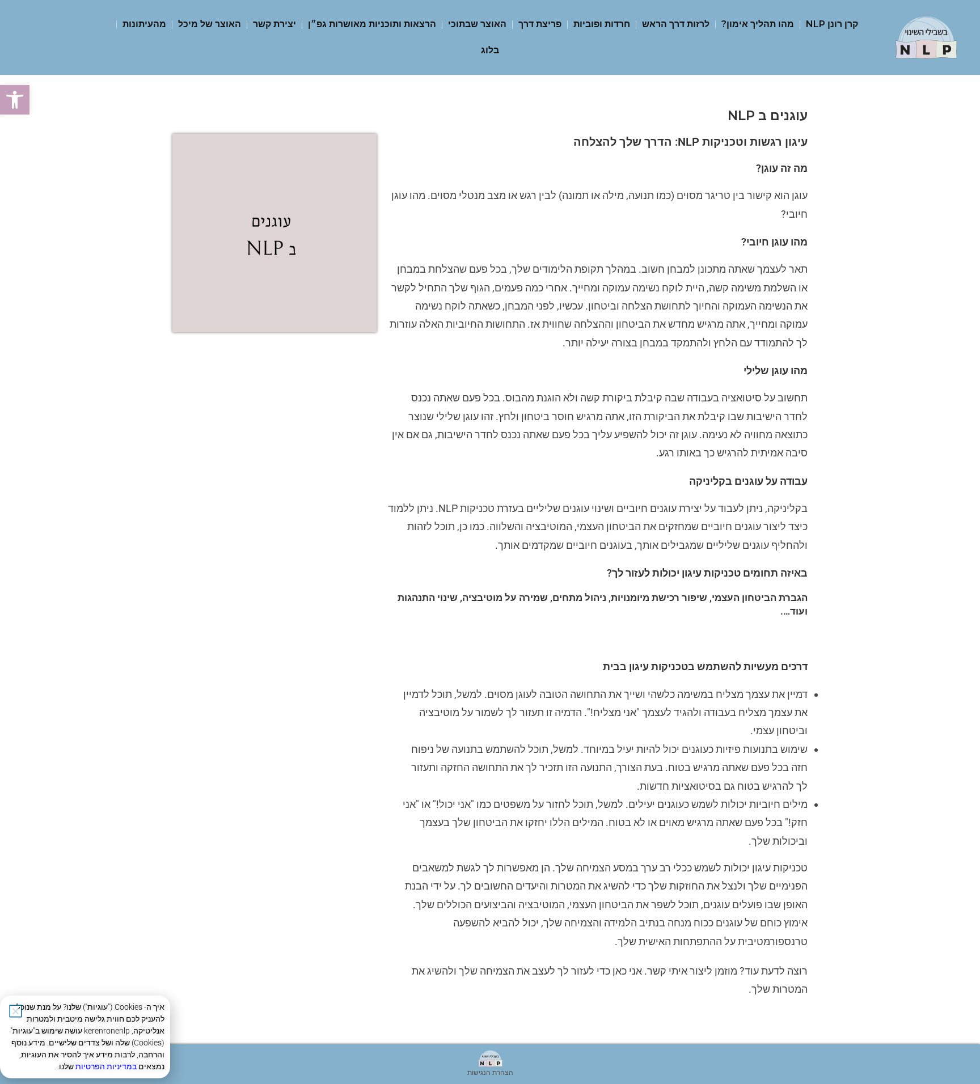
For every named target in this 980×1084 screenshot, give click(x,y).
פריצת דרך (539, 24)
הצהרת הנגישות (490, 1072)
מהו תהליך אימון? (757, 24)
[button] (14, 100)
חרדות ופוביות (601, 24)
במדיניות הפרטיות (106, 1066)
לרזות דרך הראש (675, 24)
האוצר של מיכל (209, 24)
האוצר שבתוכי (477, 24)
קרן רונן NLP (832, 24)
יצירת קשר (274, 24)
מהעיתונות (144, 24)
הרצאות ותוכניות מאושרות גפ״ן (372, 24)
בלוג (490, 50)
